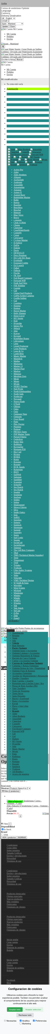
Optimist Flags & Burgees (23, 671)
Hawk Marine (20, 311)
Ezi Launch (19, 265)
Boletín (10, 950)
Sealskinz (18, 495)
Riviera (17, 454)
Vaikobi (17, 573)
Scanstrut (18, 482)
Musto (16, 381)
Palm (16, 421)
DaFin (16, 245)
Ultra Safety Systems (23, 570)
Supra (16, 535)
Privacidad (11, 858)
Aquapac (18, 190)
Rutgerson (18, 469)
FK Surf (17, 275)
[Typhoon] (32, 164)
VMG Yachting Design (24, 580)
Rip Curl (17, 452)
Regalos (15, 635)
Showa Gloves (20, 507)
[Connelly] (24, 152)
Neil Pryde (18, 389)
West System (19, 588)
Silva (16, 510)
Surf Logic (18, 537)
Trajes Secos (12, 107)
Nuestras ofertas (8, 912)
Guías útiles (12, 848)
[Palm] (11, 162)
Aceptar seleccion (33, 1009)
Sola (16, 515)
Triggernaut (19, 560)
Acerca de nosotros (20, 774)
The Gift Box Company (24, 550)
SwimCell (18, 542)
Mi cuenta (5, 955)
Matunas (17, 374)
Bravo (16, 217)
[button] (11, 630)
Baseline (17, 205)
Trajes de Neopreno (15, 102)
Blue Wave (18, 215)
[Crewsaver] (35, 152)
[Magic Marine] (32, 159)
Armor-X (18, 192)
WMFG (17, 600)
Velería (10, 96)
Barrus (16, 202)
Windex (17, 595)
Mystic (17, 384)
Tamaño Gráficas (14, 853)
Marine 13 (18, 366)
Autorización (12, 89)
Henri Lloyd (19, 316)
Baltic (16, 200)
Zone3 (16, 618)
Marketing (26, 1023)
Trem (16, 558)
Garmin (17, 288)
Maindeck (18, 358)
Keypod (17, 336)
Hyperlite (18, 323)
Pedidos (10, 36)
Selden (17, 500)
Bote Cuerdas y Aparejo (22, 681)
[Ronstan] (37, 162)
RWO (16, 472)
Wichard (17, 590)
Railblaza (18, 444)
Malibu (17, 361)
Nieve (9, 139)
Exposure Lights (21, 263)
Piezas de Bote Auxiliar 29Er (25, 686)
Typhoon (18, 568)
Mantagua (18, 364)
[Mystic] (43, 159)
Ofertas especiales (14, 896)
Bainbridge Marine (22, 197)
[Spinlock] (22, 164)
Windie (17, 598)
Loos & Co (18, 351)
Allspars (17, 177)
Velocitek (18, 578)
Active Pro (18, 170)
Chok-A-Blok (20, 222)
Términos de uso (14, 861)
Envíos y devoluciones (17, 856)
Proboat (17, 429)
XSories (17, 603)
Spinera (17, 522)
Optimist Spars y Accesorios (24, 650)
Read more (6, 786)
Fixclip (17, 273)
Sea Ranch (18, 487)
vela (8, 91)
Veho (16, 575)
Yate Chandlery (19, 688)
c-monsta (18, 220)
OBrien (17, 406)
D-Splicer (18, 243)
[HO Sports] (34, 157)
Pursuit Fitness (20, 437)
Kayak (9, 128)
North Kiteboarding (22, 391)
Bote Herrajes (18, 645)
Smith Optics (19, 512)
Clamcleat (18, 227)
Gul (15, 301)
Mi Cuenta (11, 34)
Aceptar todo (14, 1009)
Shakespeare (19, 505)
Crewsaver (18, 238)
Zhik (16, 615)
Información (6, 866)
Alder (16, 172)
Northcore (18, 396)
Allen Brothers (20, 175)
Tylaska (17, 565)
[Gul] (16, 157)
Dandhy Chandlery (20, 678)
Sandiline (18, 479)
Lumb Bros (19, 353)
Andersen (18, 182)
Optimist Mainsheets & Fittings (25, 656)
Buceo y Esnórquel (15, 118)
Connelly (18, 233)
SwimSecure (19, 545)
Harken (17, 308)
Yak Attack (18, 608)
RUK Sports (19, 467)
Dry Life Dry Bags (22, 258)
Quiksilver (18, 439)
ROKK (17, 457)
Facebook (11, 980)
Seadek (17, 492)
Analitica (26, 1020)
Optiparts (18, 416)
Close (12, 26)
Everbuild (18, 260)
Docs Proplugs (20, 255)
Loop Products (20, 348)
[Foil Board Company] (18, 154)
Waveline (18, 585)
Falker (16, 268)
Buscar (19, 60)
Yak (15, 605)
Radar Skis (18, 442)
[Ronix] (29, 162)
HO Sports (18, 318)
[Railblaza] (20, 162)
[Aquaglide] (36, 149)
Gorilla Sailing (20, 298)
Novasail (17, 399)
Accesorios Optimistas (22, 673)
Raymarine (18, 447)
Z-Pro (16, 613)
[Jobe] (21, 159)
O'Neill (17, 404)
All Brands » (13, 621)
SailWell (17, 474)
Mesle (16, 379)
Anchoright (19, 180)
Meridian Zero (20, 376)
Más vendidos (13, 901)
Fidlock (17, 270)
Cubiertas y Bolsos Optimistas (25, 666)
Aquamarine (19, 187)
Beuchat (17, 210)
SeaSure (17, 497)
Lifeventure (19, 341)
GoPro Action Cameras (24, 296)
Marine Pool (19, 369)
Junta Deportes (13, 112)
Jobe (16, 331)
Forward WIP (20, 280)
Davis (16, 250)
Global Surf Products (23, 293)
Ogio (16, 411)
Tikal (16, 553)
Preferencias (41, 1020)
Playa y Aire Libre (15, 134)
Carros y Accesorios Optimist (25, 661)
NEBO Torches (20, 386)
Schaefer (17, 484)
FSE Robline (19, 285)
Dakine (17, 248)
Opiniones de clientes (16, 907)
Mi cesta (4, 79)
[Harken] (23, 157)
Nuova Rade (19, 401)
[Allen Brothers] (22, 149)
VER (9, 837)
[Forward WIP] (36, 154)
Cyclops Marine (21, 240)
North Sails (18, 394)
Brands (10, 144)
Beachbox (18, 207)
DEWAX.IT (19, 253)
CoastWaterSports (21, 230)
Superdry (18, 532)
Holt (16, 321)
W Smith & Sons (21, 583)
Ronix (16, 459)
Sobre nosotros (13, 850)
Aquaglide (18, 185)
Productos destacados (16, 893)
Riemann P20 (20, 449)
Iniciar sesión (12, 939)
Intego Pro (18, 326)
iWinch (17, 328)
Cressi (16, 235)
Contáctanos (12, 845)
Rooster (17, 464)
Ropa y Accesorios (15, 123)
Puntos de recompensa (34, 628)
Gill (15, 290)
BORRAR (22, 837)
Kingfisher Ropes (21, 338)
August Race (19, 195)
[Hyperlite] (13, 159)
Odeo (16, 409)
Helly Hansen (20, 313)
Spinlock (17, 525)
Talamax (17, 547)
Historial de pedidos (15, 947)
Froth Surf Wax (20, 283)
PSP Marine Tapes (22, 434)
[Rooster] (12, 164)
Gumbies (18, 303)
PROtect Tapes (20, 432)
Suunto (17, 540)
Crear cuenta (12, 942)
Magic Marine (20, 356)
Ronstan (17, 462)
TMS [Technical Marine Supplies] (28, 555)
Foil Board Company (23, 278)
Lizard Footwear (21, 346)
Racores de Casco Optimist (24, 658)
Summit (17, 530)
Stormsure (18, 527)
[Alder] (11, 149)
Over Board (19, 419)
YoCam (17, 610)
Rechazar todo (25, 1015)
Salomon (17, 477)
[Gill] (11, 157)
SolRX (17, 517)
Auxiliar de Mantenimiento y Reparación (30, 676)
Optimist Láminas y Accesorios (26, 653)
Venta (14, 638)
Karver (17, 333)
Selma (16, 502)
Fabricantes (12, 904)
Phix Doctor (19, 424)
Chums (17, 225)
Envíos (10, 39)
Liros (16, 343)
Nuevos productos (15, 899)
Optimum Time (20, 414)
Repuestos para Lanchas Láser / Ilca (28, 683)
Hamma (17, 306)
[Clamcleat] (13, 152)
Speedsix (18, 520)
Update (5, 26)
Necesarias (11, 1020)
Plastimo (17, 427)
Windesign (18, 593)
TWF (16, 563)
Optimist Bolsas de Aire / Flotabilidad (28, 668)
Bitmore (17, 212)
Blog (9, 983)
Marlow (17, 371)
